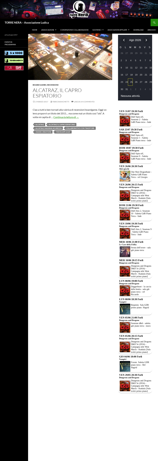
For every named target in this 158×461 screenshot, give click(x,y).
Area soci (152, 30)
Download (138, 30)
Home (34, 30)
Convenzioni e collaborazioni (74, 30)
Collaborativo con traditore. (80, 128)
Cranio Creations (43, 132)
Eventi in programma (10, 43)
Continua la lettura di (66, 117)
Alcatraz (39, 124)
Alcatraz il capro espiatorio (61, 124)
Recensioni (52, 85)
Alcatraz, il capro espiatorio (57, 93)
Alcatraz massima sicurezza (48, 128)
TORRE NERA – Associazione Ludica (27, 22)
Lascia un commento (84, 101)
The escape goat (63, 132)
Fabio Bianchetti (60, 101)
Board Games (39, 85)
